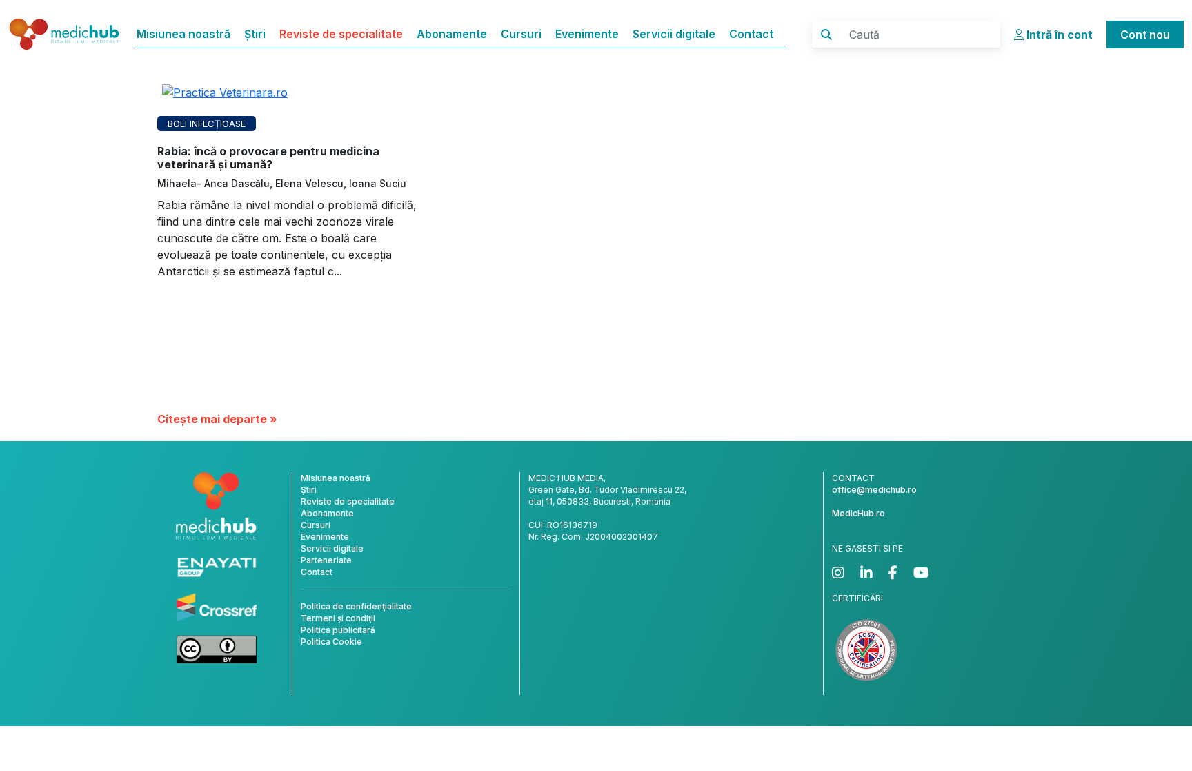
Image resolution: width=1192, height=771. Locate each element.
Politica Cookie (331, 641)
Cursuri (521, 34)
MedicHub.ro (858, 513)
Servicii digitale (674, 34)
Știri (255, 34)
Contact (751, 34)
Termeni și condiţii (338, 618)
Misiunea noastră (183, 34)
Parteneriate (326, 560)
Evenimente (587, 34)
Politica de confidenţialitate (356, 606)
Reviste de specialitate (341, 34)
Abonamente (452, 34)
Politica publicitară (338, 630)
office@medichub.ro (874, 490)
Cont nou (1145, 34)
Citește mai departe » (217, 419)
